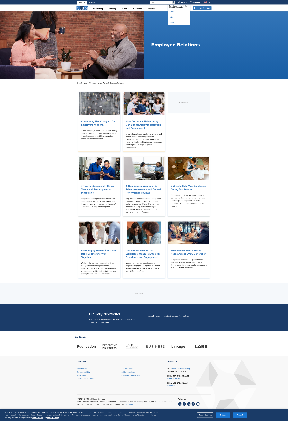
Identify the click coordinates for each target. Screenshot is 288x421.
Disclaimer (129, 404)
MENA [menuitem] (172, 22)
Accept (240, 415)
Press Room (81, 375)
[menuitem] (183, 2)
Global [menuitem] (172, 12)
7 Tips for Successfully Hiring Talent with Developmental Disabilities (97, 189)
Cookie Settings (205, 415)
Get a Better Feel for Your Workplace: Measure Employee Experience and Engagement (143, 254)
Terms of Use (37, 418)
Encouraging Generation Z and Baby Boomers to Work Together (98, 254)
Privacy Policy (53, 418)
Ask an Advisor (127, 369)
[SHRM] (82, 8)
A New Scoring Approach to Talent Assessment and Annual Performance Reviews (143, 189)
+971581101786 (172, 386)
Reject (223, 415)
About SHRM (82, 369)
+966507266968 (173, 379)
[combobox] (207, 2)
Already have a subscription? (159, 316)
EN (209, 2)
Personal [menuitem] (82, 2)
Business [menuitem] (92, 2)
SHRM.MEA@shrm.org (181, 369)
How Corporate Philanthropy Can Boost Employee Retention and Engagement (143, 125)
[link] (78, 83)
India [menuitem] (171, 17)
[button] (202, 8)
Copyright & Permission (131, 375)
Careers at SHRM (83, 372)
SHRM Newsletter (128, 372)
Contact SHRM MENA (85, 379)
